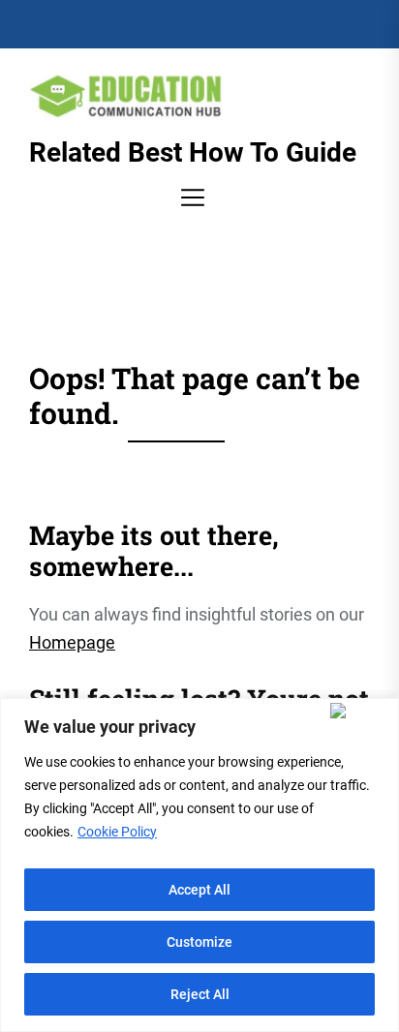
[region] (199, 865)
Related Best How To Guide (192, 152)
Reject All (200, 994)
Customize (199, 942)
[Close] (360, 710)
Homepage (72, 642)
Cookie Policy (117, 831)
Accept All (199, 889)
